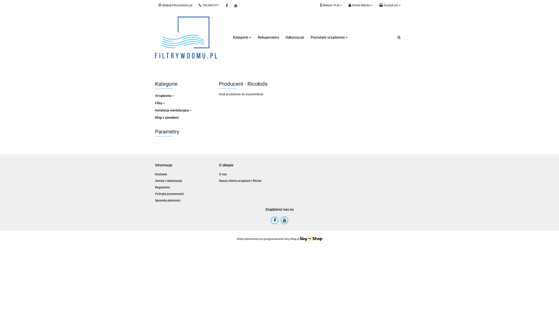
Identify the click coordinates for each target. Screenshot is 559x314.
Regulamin (162, 187)
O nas (223, 174)
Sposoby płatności (167, 200)
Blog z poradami (167, 117)
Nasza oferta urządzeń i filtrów (240, 181)
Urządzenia (163, 96)
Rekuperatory (268, 37)
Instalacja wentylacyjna (172, 110)
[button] (390, 5)
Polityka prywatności (169, 194)
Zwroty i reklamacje (168, 181)
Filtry (159, 103)
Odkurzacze (295, 37)
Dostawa (161, 174)
